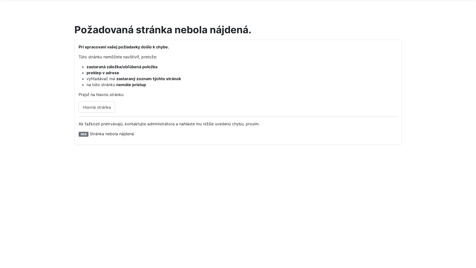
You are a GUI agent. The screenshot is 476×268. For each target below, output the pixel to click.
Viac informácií (234, 251)
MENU (103, 5)
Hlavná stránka (97, 107)
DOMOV (83, 5)
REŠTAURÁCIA (129, 5)
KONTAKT (158, 5)
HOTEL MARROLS (189, 5)
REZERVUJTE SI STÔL (233, 5)
